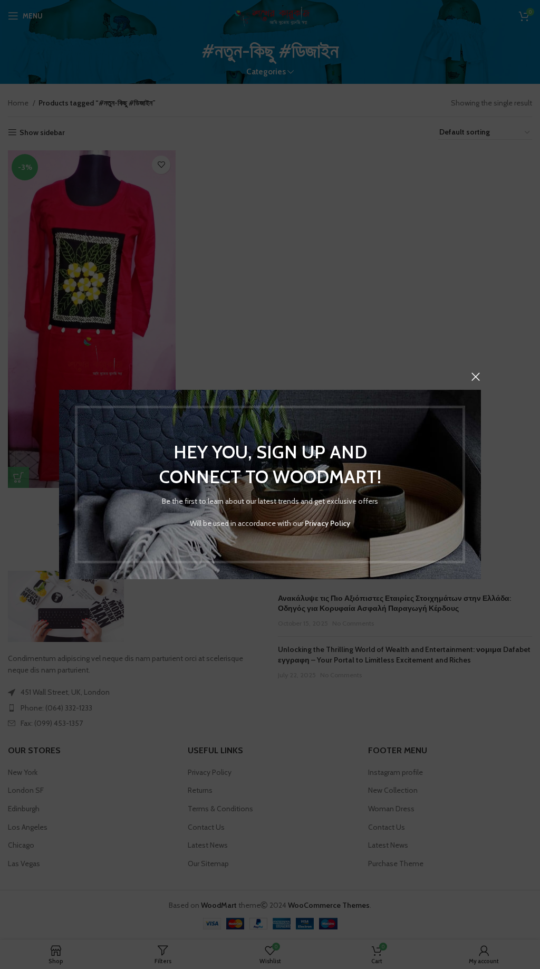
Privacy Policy (327, 523)
